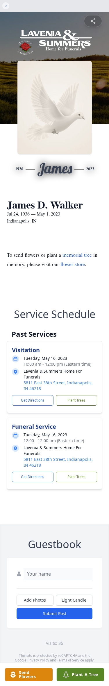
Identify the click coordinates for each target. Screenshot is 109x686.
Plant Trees (76, 400)
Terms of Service (70, 660)
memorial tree (77, 254)
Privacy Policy (38, 660)
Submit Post (54, 613)
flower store (72, 264)
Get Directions (32, 400)
